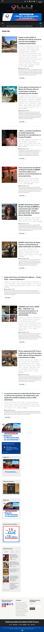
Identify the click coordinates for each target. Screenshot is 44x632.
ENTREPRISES (33, 51)
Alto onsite (24, 249)
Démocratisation (22, 49)
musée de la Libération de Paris (25, 404)
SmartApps (36, 252)
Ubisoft (32, 182)
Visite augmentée (31, 64)
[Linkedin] (5, 604)
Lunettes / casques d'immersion (25, 60)
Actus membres (34, 95)
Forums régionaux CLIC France (24, 363)
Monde (38, 323)
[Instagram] (32, 1)
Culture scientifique (22, 99)
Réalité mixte (26, 145)
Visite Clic (38, 64)
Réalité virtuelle (36, 62)
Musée (34, 105)
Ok (22, 630)
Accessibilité (21, 95)
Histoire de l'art (21, 57)
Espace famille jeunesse (23, 101)
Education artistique (35, 49)
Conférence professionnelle (27, 319)
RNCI (29, 624)
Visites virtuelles (37, 326)
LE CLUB (20, 624)
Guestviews (38, 363)
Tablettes (20, 254)
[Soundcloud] (36, 1)
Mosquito (29, 105)
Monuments (21, 62)
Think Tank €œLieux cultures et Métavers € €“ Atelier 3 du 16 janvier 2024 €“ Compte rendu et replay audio (14, 563)
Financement (21, 103)
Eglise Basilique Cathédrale (24, 51)
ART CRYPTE (27, 178)
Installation (30, 143)
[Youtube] (34, 1)
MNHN (25, 105)
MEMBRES (25, 624)
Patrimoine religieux (28, 62)
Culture (21, 281)
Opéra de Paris (21, 252)
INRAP (20, 365)
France (29, 55)
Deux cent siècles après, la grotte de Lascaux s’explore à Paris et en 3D (14, 569)
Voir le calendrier (6, 452)
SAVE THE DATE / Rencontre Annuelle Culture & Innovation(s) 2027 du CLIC (12, 448)
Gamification (34, 55)
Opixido (20, 367)
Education (28, 49)
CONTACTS (33, 624)
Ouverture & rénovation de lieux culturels (17, 285)
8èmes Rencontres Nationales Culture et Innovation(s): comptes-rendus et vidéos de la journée (14, 556)
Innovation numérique (29, 59)
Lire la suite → (22, 78)
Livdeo (24, 365)
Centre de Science (31, 97)
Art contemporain (28, 317)
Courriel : (31, 603)
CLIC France (39, 97)
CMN (18, 281)
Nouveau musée (35, 404)
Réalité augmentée (29, 252)
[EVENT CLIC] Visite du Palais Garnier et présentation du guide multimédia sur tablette (29, 245)
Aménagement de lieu (29, 46)
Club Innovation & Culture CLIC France (22, 622)
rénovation (21, 64)
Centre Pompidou (35, 139)
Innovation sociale (37, 59)
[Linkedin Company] (25, 1)
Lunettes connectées (9, 404)
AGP (19, 249)
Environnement (21, 53)
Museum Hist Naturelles (27, 219)
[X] (27, 1)
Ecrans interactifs (28, 281)
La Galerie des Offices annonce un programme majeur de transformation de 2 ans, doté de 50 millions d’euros (14, 578)
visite (25, 64)
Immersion (28, 57)
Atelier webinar (35, 317)
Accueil (10, 624)
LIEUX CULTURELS (32, 323)
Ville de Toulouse (32, 369)
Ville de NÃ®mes (24, 369)
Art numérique (27, 139)
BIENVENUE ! (15, 624)
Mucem (34, 365)
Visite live (30, 326)
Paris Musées (25, 367)
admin (26, 66)
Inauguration (21, 59)
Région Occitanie (33, 367)
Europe (20, 321)
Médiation (34, 60)
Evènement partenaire (27, 321)
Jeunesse (39, 103)
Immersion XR (33, 57)
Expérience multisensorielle (31, 53)
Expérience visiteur (32, 101)
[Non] (42, 629)
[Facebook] (29, 1)
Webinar (20, 328)
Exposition (25, 55)
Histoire (39, 55)
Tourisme (25, 254)
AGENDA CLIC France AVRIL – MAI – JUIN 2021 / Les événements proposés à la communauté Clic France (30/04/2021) (29, 311)
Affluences (27, 359)
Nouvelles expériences (33, 324)
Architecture (37, 46)
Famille (39, 101)
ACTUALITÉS (21, 46)
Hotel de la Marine (12, 283)
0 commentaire (30, 66)
